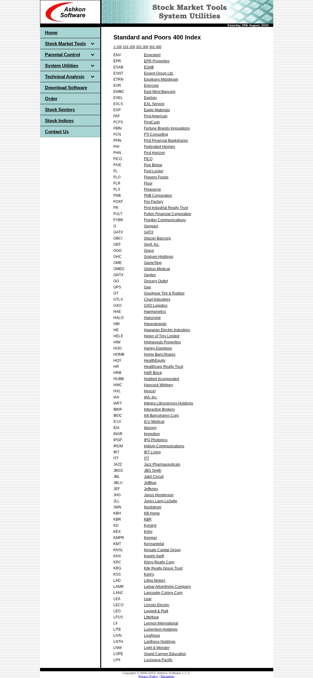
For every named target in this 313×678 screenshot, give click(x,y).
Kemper (150, 538)
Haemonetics (155, 312)
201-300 (142, 47)
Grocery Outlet (156, 281)
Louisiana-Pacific (158, 660)
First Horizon (154, 153)
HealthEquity (154, 360)
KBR (148, 519)
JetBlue (150, 483)
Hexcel (150, 391)
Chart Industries (157, 299)
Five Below (153, 165)
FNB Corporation (158, 195)
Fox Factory (153, 202)
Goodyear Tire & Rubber (164, 293)
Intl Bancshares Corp (161, 415)
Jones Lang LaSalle (160, 501)
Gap (147, 287)
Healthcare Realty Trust (163, 367)
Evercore (151, 85)
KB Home (152, 513)
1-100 (117, 47)
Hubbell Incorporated (161, 379)
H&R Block (153, 373)
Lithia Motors (154, 580)
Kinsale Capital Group (162, 550)
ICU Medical (154, 422)
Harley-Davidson (158, 348)
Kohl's (149, 574)
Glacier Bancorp (157, 238)
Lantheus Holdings (159, 642)
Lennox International (161, 623)
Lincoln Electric (156, 605)
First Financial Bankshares (166, 140)
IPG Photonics (156, 440)
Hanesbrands (155, 324)
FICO (148, 159)
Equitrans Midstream (161, 79)
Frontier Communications (165, 220)
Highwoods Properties (162, 342)
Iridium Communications (164, 446)
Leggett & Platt (156, 611)
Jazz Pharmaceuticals (162, 464)
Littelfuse (151, 617)
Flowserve (152, 189)
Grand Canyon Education (165, 654)
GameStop (153, 263)
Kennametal (154, 544)
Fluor (148, 183)
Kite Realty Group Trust (163, 568)
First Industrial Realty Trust (166, 208)
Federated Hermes (159, 147)
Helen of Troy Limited (161, 336)
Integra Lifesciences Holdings (168, 403)
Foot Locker (154, 171)
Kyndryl (150, 525)
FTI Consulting (156, 134)
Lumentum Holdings (161, 629)
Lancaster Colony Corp (163, 593)
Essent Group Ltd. (159, 73)
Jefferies (151, 489)
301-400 (155, 47)
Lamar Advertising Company (167, 587)
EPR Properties (157, 61)
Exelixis (150, 98)
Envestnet (152, 55)
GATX (148, 232)
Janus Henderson (159, 495)
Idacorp (150, 428)
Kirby (148, 532)
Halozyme (152, 318)
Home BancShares (159, 354)
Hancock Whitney (158, 385)
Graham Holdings (158, 257)
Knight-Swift (154, 556)
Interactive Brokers (159, 409)
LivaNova (152, 635)
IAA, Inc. (150, 397)
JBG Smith (152, 470)
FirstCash (152, 122)
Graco (149, 250)
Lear (148, 599)
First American (156, 116)
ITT (146, 458)
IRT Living (152, 452)
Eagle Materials (157, 110)
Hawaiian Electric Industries (167, 330)
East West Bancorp (159, 92)
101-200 (129, 47)
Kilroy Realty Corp (159, 562)
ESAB (149, 67)
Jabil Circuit (154, 477)
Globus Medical (157, 269)
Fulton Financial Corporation (167, 214)
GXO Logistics (156, 305)
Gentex (150, 275)
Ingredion (152, 434)
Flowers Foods (156, 177)
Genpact (151, 226)
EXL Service (154, 104)
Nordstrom (152, 507)
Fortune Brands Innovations (167, 128)
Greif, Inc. (152, 244)
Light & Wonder (157, 648)
